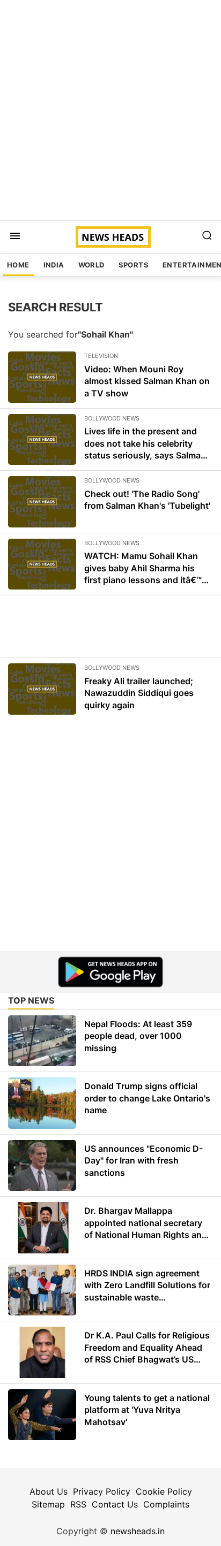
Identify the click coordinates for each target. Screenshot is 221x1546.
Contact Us (115, 1504)
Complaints (166, 1504)
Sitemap (48, 1504)
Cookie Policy (164, 1491)
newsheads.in (137, 1531)
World (91, 265)
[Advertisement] (110, 110)
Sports (134, 265)
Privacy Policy (101, 1491)
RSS (78, 1504)
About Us (49, 1491)
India (53, 265)
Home (18, 265)
